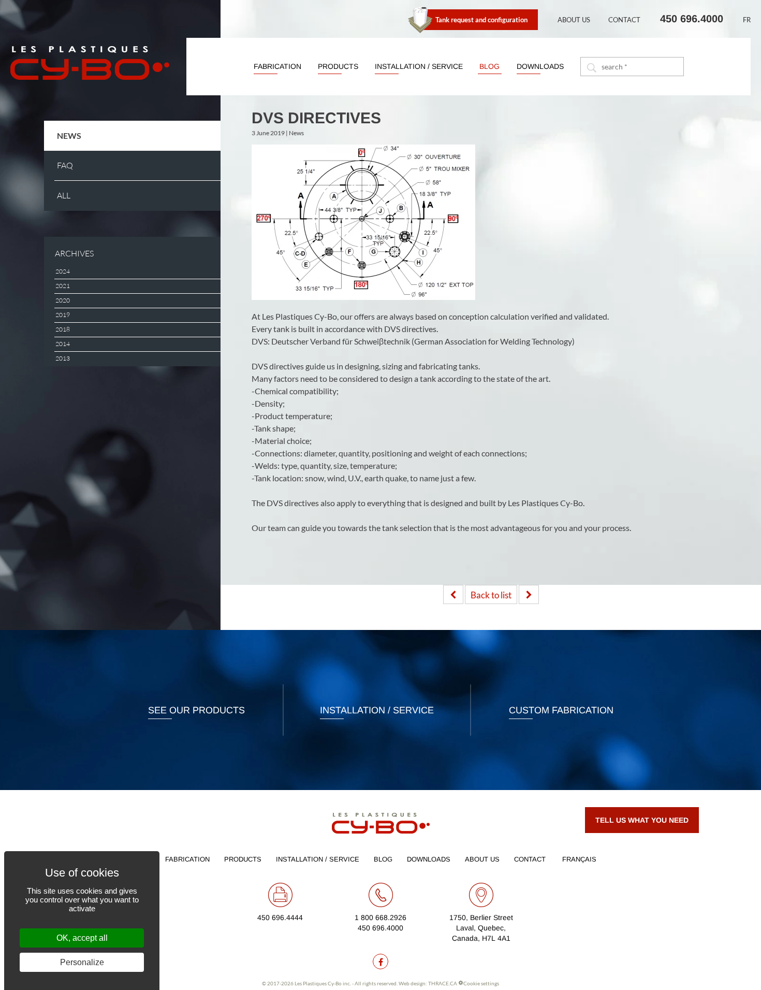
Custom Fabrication (561, 710)
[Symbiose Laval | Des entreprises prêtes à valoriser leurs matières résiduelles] (453, 594)
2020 (62, 300)
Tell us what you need (642, 820)
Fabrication (277, 66)
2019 (62, 315)
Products (338, 66)
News (69, 135)
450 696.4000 (691, 18)
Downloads (540, 66)
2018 (62, 329)
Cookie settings (481, 983)
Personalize (82, 962)
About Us (574, 20)
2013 (62, 358)
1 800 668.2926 (380, 917)
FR (747, 20)
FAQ (65, 165)
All (63, 195)
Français (579, 859)
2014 (62, 344)
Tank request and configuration (481, 20)
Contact (624, 20)
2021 (62, 286)
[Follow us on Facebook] (380, 961)
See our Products (196, 710)
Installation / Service (419, 66)
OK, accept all (82, 938)
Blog (489, 66)
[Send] (591, 67)
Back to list (491, 595)
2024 (62, 271)
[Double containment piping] (529, 594)
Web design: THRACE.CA (428, 983)
